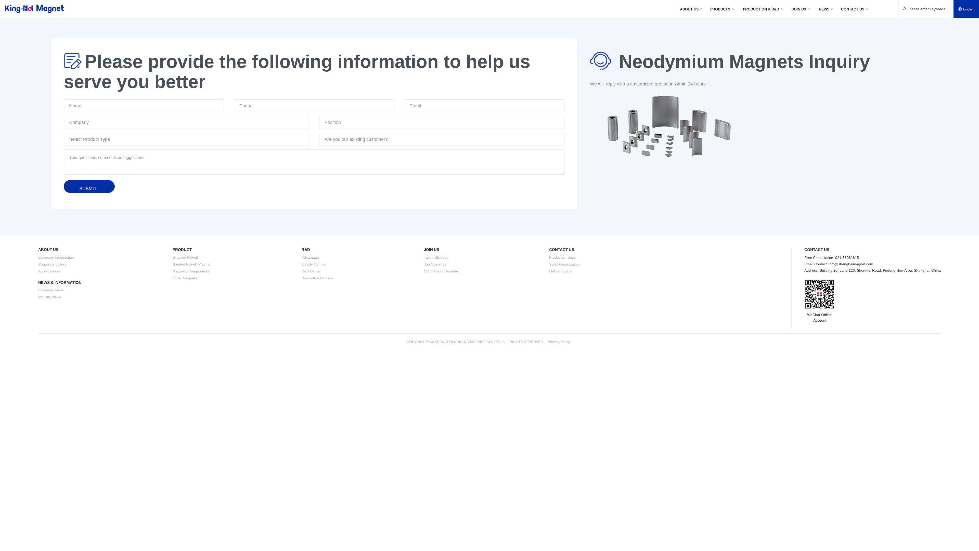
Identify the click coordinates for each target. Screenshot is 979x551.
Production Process (317, 278)
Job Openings (435, 264)
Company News (51, 290)
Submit (88, 188)
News (826, 9)
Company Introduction (56, 257)
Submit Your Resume (441, 271)
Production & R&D (763, 9)
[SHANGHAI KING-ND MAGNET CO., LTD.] (34, 9)
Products (722, 9)
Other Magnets (185, 278)
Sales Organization (564, 264)
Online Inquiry (560, 271)
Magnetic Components (191, 271)
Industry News (49, 297)
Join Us (801, 9)
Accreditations (49, 271)
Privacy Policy (559, 342)
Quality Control (314, 264)
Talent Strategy (436, 257)
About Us (691, 9)
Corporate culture (52, 264)
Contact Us (855, 9)
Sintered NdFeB (185, 257)
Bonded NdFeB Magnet (192, 264)
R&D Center (311, 271)
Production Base (562, 257)
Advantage (310, 257)
